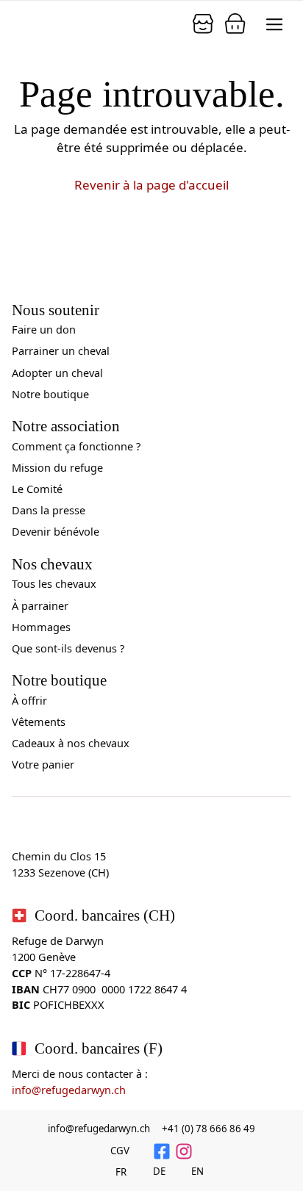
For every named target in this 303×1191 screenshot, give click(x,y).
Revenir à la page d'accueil (151, 184)
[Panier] (203, 23)
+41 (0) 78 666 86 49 (208, 1128)
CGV (119, 1150)
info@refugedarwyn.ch (69, 1089)
